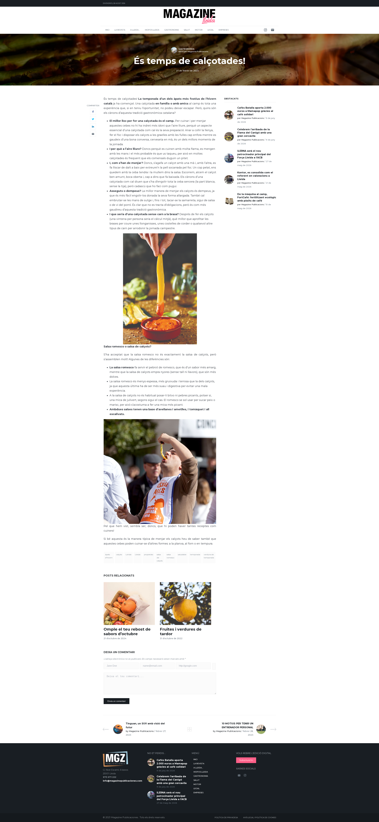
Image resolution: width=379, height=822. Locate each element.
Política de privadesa (226, 817)
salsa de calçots (160, 557)
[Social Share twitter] (93, 119)
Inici (107, 30)
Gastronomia (171, 30)
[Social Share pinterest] (93, 134)
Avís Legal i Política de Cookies (259, 817)
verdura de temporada (209, 556)
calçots (119, 554)
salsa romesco (170, 556)
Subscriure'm (246, 760)
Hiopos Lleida (152, 30)
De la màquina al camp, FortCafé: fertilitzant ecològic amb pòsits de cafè (256, 197)
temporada (195, 554)
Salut (187, 30)
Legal (211, 30)
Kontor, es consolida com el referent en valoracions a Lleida (255, 176)
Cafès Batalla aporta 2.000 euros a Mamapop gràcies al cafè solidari (255, 111)
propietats (148, 554)
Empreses (224, 30)
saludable (182, 554)
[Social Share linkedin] (93, 126)
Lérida (128, 554)
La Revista (119, 30)
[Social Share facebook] (93, 112)
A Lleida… (135, 30)
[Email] (272, 30)
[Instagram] (265, 30)
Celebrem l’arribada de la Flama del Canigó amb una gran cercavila (254, 132)
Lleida (137, 554)
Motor (199, 30)
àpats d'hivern (109, 556)
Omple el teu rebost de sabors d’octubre (127, 631)
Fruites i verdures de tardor (180, 631)
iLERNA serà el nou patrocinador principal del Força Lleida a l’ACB (254, 154)
